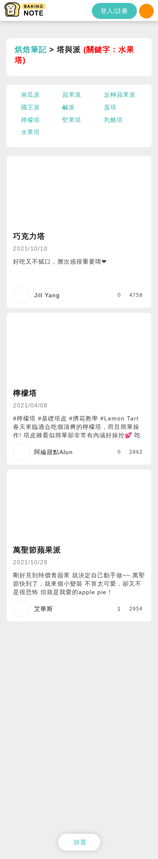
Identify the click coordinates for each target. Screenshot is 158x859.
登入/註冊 (114, 11)
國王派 (30, 107)
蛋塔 (110, 107)
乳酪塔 (113, 119)
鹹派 (68, 107)
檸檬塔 (30, 119)
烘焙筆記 (31, 49)
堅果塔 (71, 119)
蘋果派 (71, 94)
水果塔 (30, 132)
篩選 (80, 842)
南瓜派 (30, 94)
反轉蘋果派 (120, 94)
